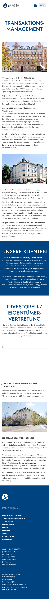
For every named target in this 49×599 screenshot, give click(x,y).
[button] (35, 5)
